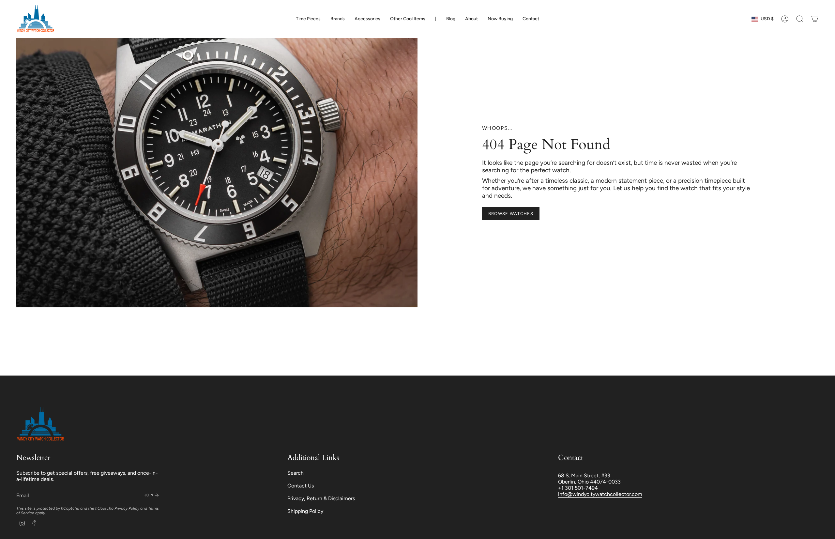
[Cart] (814, 18)
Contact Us (300, 486)
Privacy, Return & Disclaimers (321, 498)
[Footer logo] (40, 424)
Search (295, 473)
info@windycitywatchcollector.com (600, 494)
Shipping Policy (305, 511)
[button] (308, 19)
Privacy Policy (126, 508)
